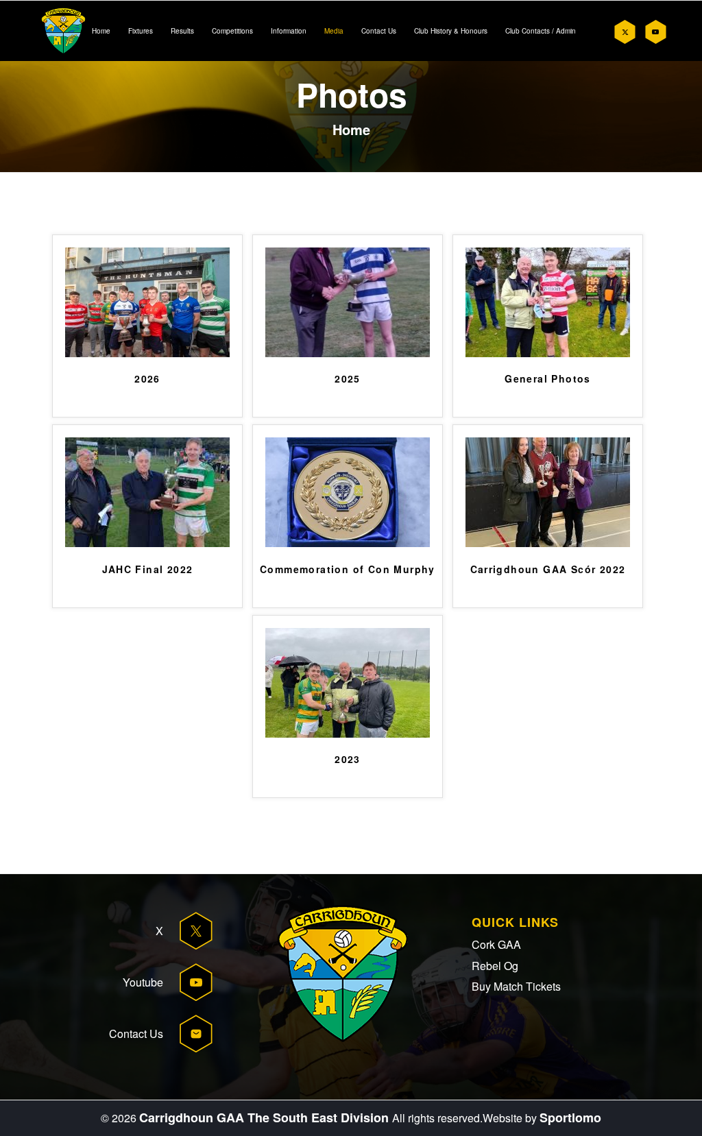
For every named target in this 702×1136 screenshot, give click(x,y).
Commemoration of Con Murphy (347, 570)
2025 (348, 379)
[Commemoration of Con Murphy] (347, 543)
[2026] (147, 353)
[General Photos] (547, 353)
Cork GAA (496, 944)
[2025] (347, 353)
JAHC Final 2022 (147, 570)
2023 (348, 759)
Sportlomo (570, 1117)
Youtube (143, 982)
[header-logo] (63, 31)
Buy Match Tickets (516, 986)
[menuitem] (101, 31)
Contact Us (136, 1033)
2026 (147, 379)
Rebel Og (495, 966)
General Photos (548, 379)
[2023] (347, 733)
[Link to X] (625, 32)
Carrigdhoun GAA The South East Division (265, 1117)
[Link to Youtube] (655, 32)
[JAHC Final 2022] (147, 543)
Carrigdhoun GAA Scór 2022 (548, 570)
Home (351, 129)
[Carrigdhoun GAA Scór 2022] (547, 543)
